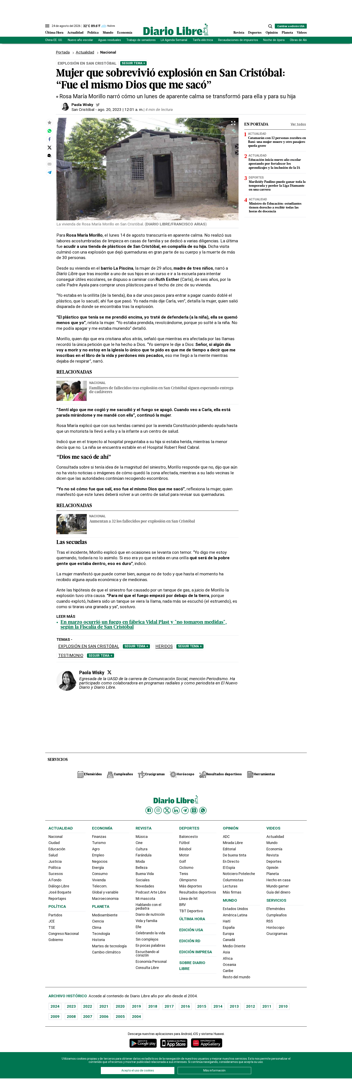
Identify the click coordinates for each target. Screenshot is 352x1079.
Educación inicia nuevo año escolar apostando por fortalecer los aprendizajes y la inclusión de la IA (275, 163)
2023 (71, 1006)
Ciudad (54, 843)
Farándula (144, 855)
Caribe (228, 971)
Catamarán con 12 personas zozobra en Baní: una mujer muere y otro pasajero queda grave (277, 142)
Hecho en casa (278, 880)
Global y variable (105, 892)
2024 (55, 1006)
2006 (103, 1016)
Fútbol (184, 843)
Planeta (287, 32)
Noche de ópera (274, 40)
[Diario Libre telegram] (185, 810)
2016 (185, 1006)
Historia (98, 940)
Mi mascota (145, 899)
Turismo (99, 843)
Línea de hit (188, 899)
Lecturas (230, 886)
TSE (51, 928)
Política (93, 32)
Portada (63, 52)
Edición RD (189, 941)
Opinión (272, 32)
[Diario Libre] (176, 29)
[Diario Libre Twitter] (167, 810)
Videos (302, 32)
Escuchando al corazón (147, 954)
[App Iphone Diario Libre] (173, 1043)
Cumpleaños (276, 915)
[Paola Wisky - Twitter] (98, 105)
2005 (120, 1016)
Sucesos (55, 874)
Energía (98, 868)
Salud (53, 855)
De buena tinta (234, 855)
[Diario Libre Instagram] (158, 810)
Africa (228, 959)
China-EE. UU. (54, 40)
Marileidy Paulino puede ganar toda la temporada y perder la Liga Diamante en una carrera (277, 185)
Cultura (141, 849)
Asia (226, 952)
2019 (136, 1006)
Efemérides (275, 909)
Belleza (141, 868)
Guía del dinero (278, 892)
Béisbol (185, 849)
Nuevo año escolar (80, 40)
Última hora (192, 919)
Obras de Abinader (302, 40)
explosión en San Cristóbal (88, 646)
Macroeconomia (105, 899)
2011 (266, 1006)
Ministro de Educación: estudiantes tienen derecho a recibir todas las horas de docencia (275, 207)
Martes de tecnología (109, 946)
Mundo (108, 32)
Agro (96, 849)
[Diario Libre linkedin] (176, 810)
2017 (169, 1006)
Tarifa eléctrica (202, 40)
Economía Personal (151, 962)
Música (142, 837)
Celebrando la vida (150, 933)
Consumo (100, 874)
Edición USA (191, 930)
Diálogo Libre (58, 886)
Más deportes (190, 886)
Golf (182, 861)
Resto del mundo (236, 977)
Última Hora (54, 32)
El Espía (229, 868)
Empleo (98, 855)
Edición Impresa (195, 952)
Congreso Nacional (63, 934)
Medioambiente (105, 915)
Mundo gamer (277, 886)
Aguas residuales (109, 40)
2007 (87, 1016)
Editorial (229, 849)
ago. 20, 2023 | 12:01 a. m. (120, 109)
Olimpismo (188, 880)
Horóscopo (275, 928)
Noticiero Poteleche (239, 874)
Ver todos (298, 124)
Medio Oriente (234, 946)
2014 (217, 1006)
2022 (87, 1006)
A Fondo (54, 880)
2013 (234, 1006)
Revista (238, 32)
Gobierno (55, 940)
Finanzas (99, 837)
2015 (201, 1006)
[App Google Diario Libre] (143, 1043)
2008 (71, 1016)
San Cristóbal (83, 109)
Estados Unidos (235, 909)
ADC (226, 837)
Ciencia (98, 921)
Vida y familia (146, 921)
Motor (184, 855)
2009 (55, 1016)
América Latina (235, 915)
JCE (51, 921)
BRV (182, 905)
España (229, 928)
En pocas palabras (150, 945)
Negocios (100, 861)
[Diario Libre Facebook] (149, 810)
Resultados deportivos (197, 892)
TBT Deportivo (191, 911)
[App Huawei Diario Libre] (206, 1043)
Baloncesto (188, 837)
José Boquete (59, 892)
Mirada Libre (233, 843)
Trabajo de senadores (141, 40)
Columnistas (233, 880)
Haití (226, 921)
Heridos (164, 646)
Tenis (183, 874)
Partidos (55, 915)
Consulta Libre (147, 968)
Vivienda (99, 880)
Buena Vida (145, 874)
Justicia (55, 861)
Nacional (97, 383)
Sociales (143, 880)
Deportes (255, 32)
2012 (250, 1006)
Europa (228, 934)
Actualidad (75, 32)
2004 (136, 1016)
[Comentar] (49, 156)
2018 (152, 1006)
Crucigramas (276, 934)
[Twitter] (109, 672)
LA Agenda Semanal (174, 40)
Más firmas (232, 892)
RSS (269, 921)
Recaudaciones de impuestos (238, 40)
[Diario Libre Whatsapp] (203, 810)
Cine (139, 843)
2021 (103, 1006)
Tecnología (101, 934)
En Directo (231, 861)
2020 (120, 1006)
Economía (124, 32)
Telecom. (99, 886)
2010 (283, 1006)
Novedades (145, 886)
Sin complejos (147, 939)
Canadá (229, 940)
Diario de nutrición (150, 914)
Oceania (229, 965)
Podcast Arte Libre (151, 892)
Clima (96, 928)
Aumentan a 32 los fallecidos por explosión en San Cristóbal (142, 522)
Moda (140, 861)
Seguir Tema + (133, 63)
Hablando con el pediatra (148, 906)
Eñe (138, 927)
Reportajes (57, 899)
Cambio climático (106, 952)
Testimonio (70, 655)
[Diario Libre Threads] (194, 810)
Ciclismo (186, 868)
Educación (56, 849)
